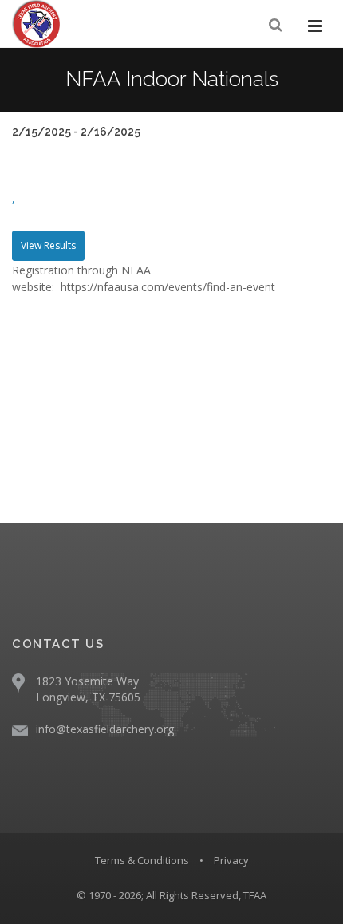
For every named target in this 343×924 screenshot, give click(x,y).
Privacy (231, 860)
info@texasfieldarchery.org (105, 728)
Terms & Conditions (142, 860)
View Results (48, 245)
